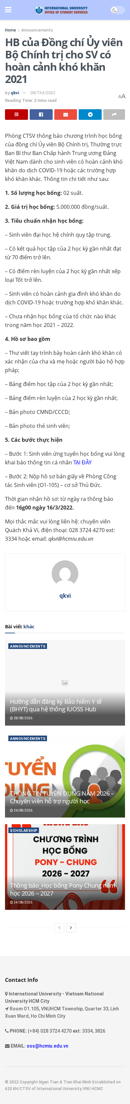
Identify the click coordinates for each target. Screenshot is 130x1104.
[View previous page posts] (59, 927)
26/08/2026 (22, 810)
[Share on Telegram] (90, 114)
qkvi (15, 92)
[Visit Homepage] (60, 10)
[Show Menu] (8, 10)
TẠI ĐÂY (82, 462)
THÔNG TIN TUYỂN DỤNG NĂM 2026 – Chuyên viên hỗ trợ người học (62, 797)
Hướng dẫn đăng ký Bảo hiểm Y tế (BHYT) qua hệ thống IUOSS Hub (56, 705)
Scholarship (24, 830)
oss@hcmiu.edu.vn (47, 1046)
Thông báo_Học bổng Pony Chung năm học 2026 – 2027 (62, 889)
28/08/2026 (22, 718)
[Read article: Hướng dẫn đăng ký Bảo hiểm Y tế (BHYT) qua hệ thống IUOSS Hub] (65, 682)
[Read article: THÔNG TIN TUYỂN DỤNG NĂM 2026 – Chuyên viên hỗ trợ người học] (65, 775)
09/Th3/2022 (42, 92)
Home (10, 30)
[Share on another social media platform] (114, 114)
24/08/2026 (22, 902)
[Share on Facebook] (41, 114)
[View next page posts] (71, 927)
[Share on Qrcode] (16, 114)
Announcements (37, 30)
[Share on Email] (65, 114)
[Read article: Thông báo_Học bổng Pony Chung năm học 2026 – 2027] (65, 866)
